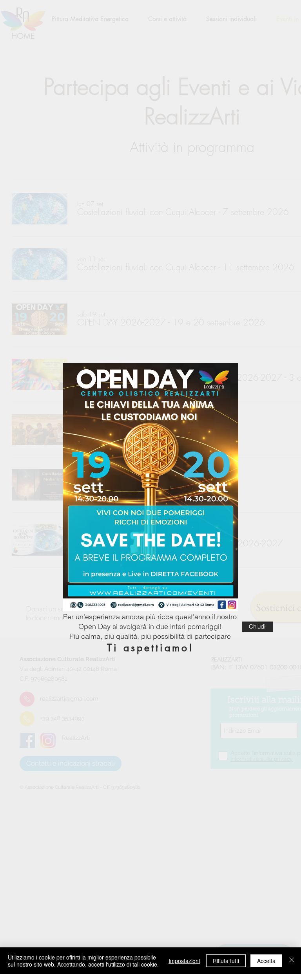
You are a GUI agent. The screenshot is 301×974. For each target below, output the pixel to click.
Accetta (266, 961)
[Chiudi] (291, 961)
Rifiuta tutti (226, 961)
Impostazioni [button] (184, 961)
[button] (257, 627)
